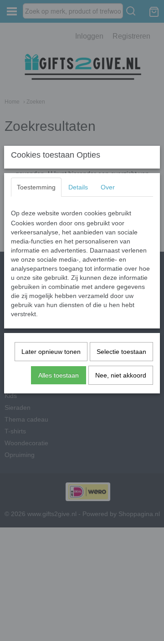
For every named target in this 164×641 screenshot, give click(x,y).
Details (78, 187)
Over (108, 187)
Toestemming (36, 187)
